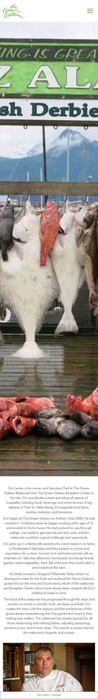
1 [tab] (42, 462)
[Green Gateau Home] (14, 11)
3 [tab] (56, 462)
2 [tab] (49, 462)
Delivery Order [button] (49, 695)
